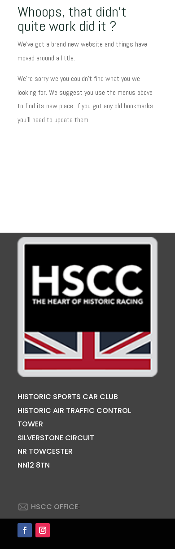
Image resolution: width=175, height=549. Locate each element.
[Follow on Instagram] (42, 530)
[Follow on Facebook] (25, 530)
